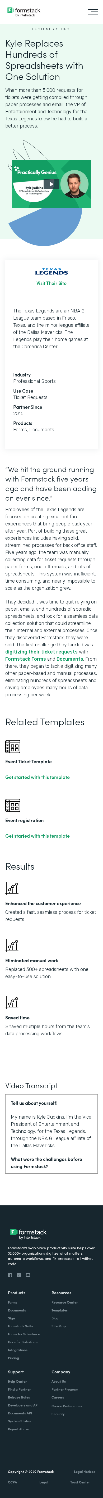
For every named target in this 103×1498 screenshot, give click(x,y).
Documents (70, 659)
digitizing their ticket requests (41, 652)
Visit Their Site (51, 283)
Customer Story (51, 29)
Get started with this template (37, 777)
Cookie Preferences (67, 1405)
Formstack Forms (25, 659)
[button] (51, 184)
